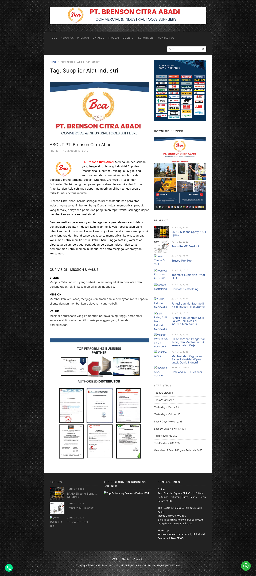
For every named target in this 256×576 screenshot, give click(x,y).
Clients (128, 37)
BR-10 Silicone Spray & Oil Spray (189, 233)
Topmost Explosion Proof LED (188, 276)
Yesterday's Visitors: (166, 414)
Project (113, 37)
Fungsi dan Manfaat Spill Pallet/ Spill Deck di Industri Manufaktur (188, 321)
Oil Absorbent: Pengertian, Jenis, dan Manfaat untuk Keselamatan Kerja (189, 342)
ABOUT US (67, 37)
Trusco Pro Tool (182, 260)
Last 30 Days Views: (166, 428)
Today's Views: (163, 392)
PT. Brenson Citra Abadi (110, 565)
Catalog (98, 37)
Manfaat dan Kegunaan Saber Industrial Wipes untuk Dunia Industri (187, 359)
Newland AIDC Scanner (187, 372)
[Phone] (9, 568)
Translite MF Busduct (185, 246)
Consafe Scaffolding (185, 289)
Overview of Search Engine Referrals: (175, 450)
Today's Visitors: (163, 399)
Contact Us (166, 37)
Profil (54, 150)
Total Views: (161, 435)
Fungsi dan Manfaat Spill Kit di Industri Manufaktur (188, 305)
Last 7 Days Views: (165, 421)
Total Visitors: (162, 443)
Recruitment (146, 37)
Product (83, 37)
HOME (53, 37)
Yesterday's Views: (165, 407)
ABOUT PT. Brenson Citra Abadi (81, 144)
